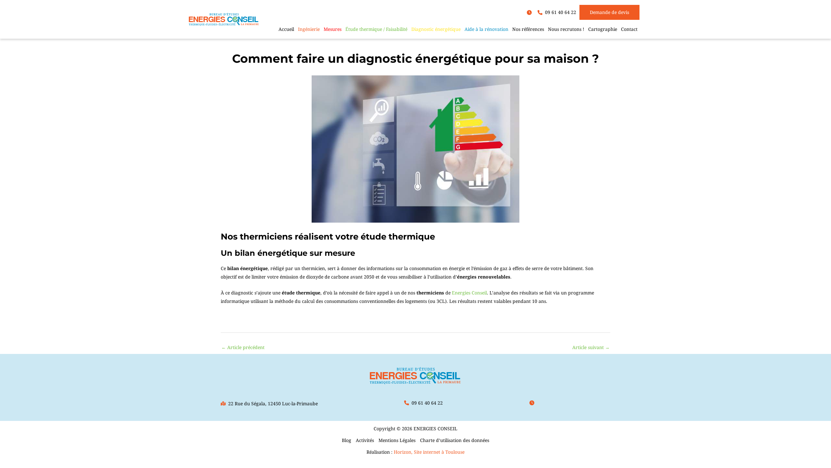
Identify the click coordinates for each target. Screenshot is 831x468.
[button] (530, 12)
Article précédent (243, 347)
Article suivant (591, 347)
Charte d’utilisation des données (454, 440)
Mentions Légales (397, 440)
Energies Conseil (469, 293)
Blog (346, 440)
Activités (365, 440)
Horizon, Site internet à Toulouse (429, 452)
